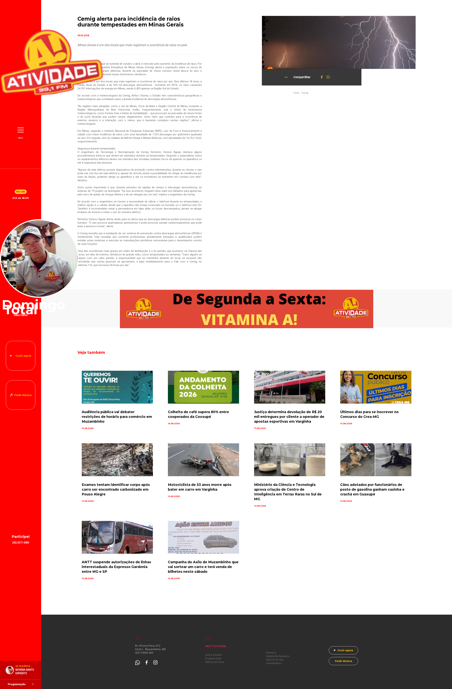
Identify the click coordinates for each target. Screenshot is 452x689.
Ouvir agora (23, 355)
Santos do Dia (274, 659)
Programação (213, 658)
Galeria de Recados (278, 656)
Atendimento (274, 663)
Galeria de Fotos (214, 662)
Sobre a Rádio (213, 654)
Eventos (271, 652)
